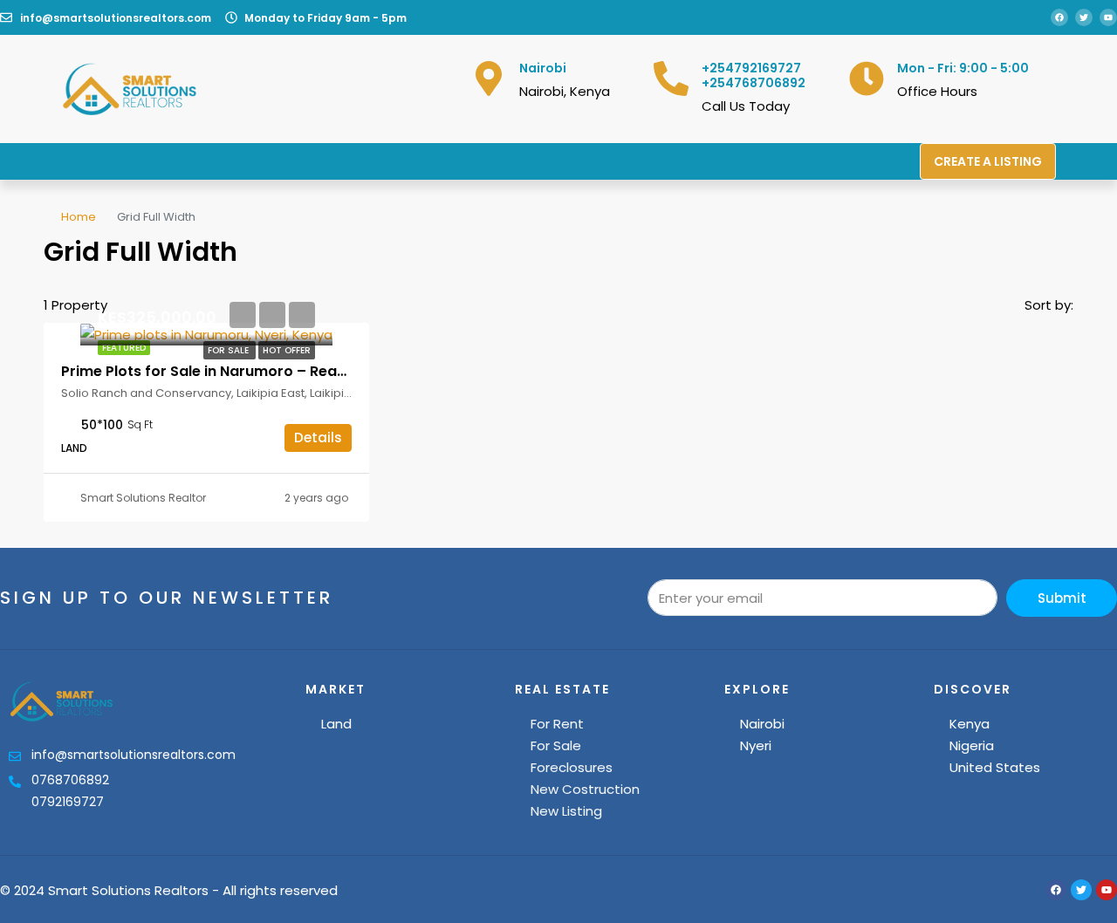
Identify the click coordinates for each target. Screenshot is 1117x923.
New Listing (566, 811)
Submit (1062, 598)
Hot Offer (287, 350)
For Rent (557, 723)
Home (78, 217)
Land (336, 723)
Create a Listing (988, 161)
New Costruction (585, 789)
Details (318, 437)
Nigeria (971, 745)
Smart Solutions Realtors (146, 497)
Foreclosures (572, 767)
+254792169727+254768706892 (753, 75)
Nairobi (762, 723)
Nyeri (755, 745)
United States (994, 767)
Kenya (969, 723)
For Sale (229, 350)
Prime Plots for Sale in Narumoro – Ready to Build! (238, 371)
